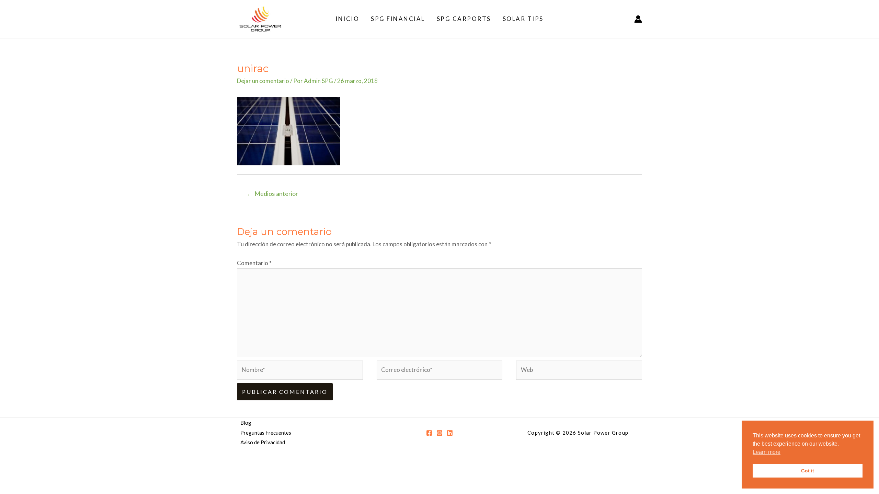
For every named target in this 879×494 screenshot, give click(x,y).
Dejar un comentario (263, 80)
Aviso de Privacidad (262, 442)
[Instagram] (439, 433)
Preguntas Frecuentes (265, 433)
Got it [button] (807, 470)
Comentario (254, 263)
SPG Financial (398, 18)
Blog (245, 423)
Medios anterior (272, 193)
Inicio (347, 18)
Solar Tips (523, 18)
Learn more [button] (766, 452)
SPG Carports (464, 18)
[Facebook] (429, 433)
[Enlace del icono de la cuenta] (638, 19)
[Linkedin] (450, 433)
